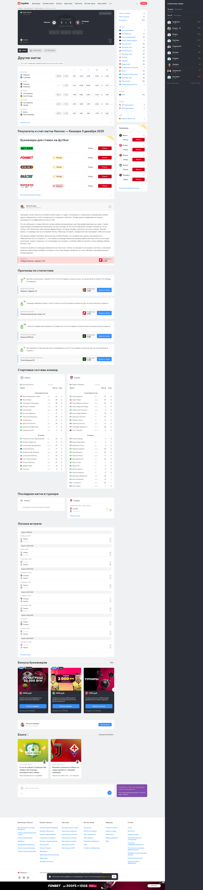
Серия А (133, 61)
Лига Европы (133, 34)
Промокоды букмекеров (27, 851)
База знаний (102, 3)
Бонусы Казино (45, 848)
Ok (114, 877)
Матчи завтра (132, 17)
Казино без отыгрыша (48, 838)
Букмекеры (36, 3)
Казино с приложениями (48, 841)
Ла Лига (133, 57)
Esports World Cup (133, 118)
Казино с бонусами (47, 831)
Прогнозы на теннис (69, 841)
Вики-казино (44, 845)
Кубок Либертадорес (133, 40)
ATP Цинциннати (133, 105)
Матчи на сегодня (90, 831)
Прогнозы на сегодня (69, 834)
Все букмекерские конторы (31, 195)
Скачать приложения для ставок (27, 833)
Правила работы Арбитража (134, 862)
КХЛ (133, 95)
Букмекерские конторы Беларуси (26, 828)
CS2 (120, 115)
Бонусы (59, 3)
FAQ (107, 841)
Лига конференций (133, 37)
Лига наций (133, 81)
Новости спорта (112, 828)
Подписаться (105, 725)
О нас (130, 828)
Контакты (131, 831)
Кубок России (133, 50)
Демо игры (68, 3)
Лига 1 (133, 71)
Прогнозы (78, 3)
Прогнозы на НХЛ (68, 848)
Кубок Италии (39, 8)
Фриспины (43, 851)
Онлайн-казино (48, 3)
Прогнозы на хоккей (69, 838)
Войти (143, 3)
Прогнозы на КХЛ (68, 845)
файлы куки (106, 877)
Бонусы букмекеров (25, 838)
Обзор (90, 148)
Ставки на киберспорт (92, 848)
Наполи (25, 40)
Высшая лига (133, 44)
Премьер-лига (133, 47)
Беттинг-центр (90, 3)
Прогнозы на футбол (69, 831)
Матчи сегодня (132, 13)
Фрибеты (21, 841)
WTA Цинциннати (133, 108)
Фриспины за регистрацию (49, 855)
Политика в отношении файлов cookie (136, 849)
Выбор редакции (112, 838)
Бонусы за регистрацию (26, 848)
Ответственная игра (135, 858)
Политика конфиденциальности (135, 844)
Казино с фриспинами (48, 834)
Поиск (137, 3)
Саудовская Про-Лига (133, 74)
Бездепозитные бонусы (26, 845)
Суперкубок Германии (133, 67)
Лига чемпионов (133, 30)
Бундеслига (133, 64)
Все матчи (132, 20)
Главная (20, 8)
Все (111, 662)
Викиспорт (110, 834)
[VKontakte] (28, 877)
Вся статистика (173, 83)
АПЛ (85, 845)
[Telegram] (23, 877)
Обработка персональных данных (137, 854)
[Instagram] (19, 877)
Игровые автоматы (47, 861)
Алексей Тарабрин (32, 724)
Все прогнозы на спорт (70, 828)
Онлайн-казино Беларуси (49, 828)
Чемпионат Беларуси (91, 841)
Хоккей (122, 91)
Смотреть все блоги (106, 735)
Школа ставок (111, 831)
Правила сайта (133, 834)
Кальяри (26, 42)
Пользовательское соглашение (134, 838)
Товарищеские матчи (133, 84)
